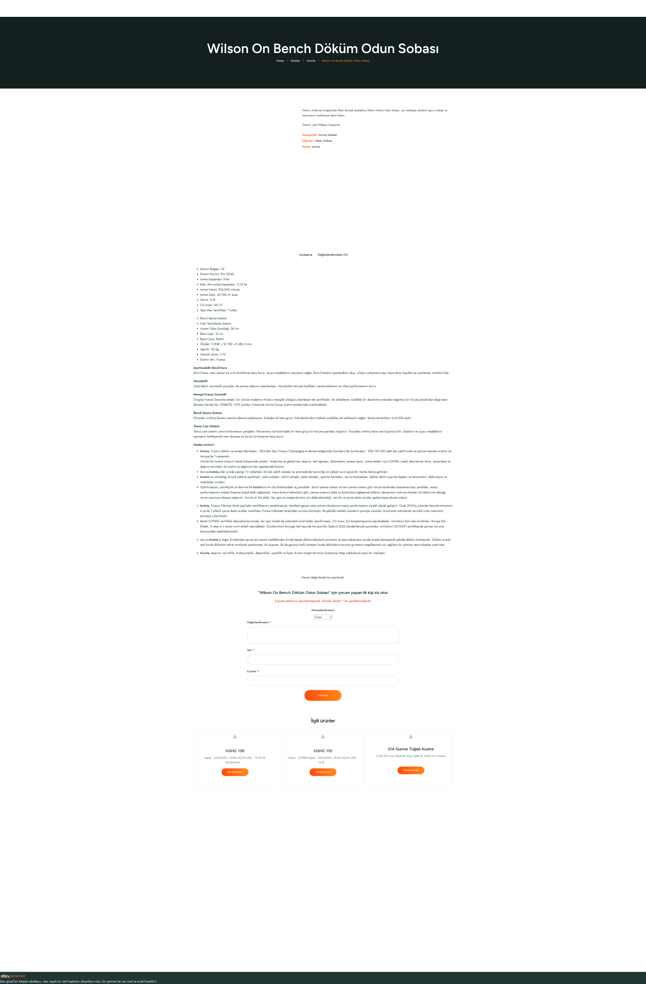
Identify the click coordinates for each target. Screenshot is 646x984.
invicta (316, 147)
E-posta (253, 671)
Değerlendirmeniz (259, 622)
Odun (318, 141)
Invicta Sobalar (328, 135)
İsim (250, 650)
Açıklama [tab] (305, 255)
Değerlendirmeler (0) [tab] (333, 255)
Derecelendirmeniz (323, 610)
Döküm (328, 141)
